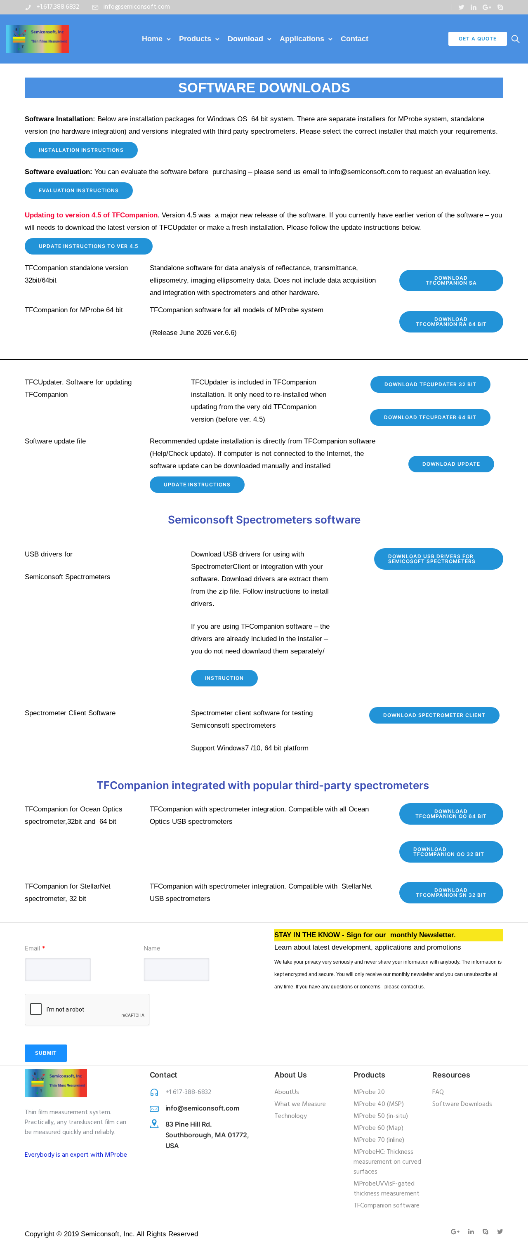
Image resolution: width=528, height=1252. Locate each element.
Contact (354, 39)
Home (152, 39)
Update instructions (197, 484)
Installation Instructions (81, 150)
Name (152, 948)
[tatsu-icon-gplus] (487, 7)
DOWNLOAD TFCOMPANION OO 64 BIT (451, 813)
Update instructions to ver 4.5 (89, 246)
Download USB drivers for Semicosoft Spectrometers (432, 558)
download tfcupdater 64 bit (430, 417)
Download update (451, 464)
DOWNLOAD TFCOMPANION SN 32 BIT (451, 892)
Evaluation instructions (79, 190)
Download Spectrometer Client (434, 715)
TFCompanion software (387, 1205)
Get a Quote (478, 38)
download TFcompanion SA (451, 280)
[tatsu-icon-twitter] (461, 7)
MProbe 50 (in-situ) (381, 1116)
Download (245, 39)
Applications (302, 39)
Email (35, 948)
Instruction (224, 678)
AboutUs (286, 1092)
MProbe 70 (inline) (379, 1140)
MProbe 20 (369, 1092)
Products (195, 39)
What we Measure (300, 1104)
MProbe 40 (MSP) (379, 1104)
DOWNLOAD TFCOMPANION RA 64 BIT (451, 321)
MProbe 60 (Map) (378, 1128)
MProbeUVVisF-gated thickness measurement (387, 1189)
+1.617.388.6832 (58, 7)
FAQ (438, 1092)
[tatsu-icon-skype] (500, 7)
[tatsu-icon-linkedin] (473, 7)
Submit (46, 1053)
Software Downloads (462, 1104)
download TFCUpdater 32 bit (430, 384)
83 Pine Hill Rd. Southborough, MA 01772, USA (207, 1135)
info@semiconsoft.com (137, 7)
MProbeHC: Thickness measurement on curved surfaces (387, 1162)
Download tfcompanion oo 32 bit (448, 851)
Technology (290, 1116)
